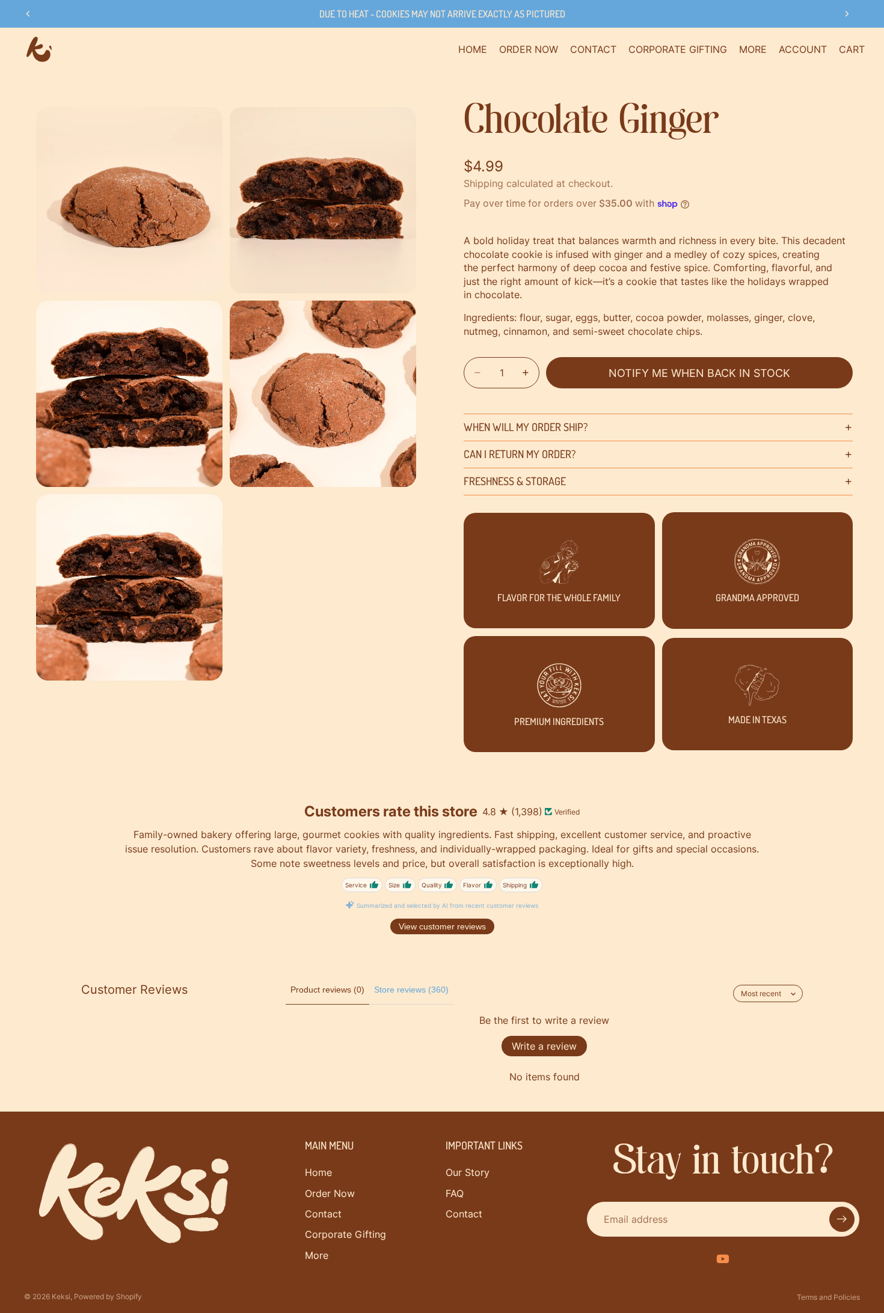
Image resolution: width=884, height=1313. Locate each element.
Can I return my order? (520, 454)
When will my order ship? (526, 426)
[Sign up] (842, 1219)
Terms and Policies (828, 1297)
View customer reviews (442, 926)
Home (318, 1172)
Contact (323, 1214)
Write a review (544, 1046)
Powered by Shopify (108, 1296)
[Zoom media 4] (323, 394)
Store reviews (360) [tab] (411, 989)
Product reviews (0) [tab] (327, 989)
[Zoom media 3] (129, 394)
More (316, 1255)
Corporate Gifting (345, 1234)
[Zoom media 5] (129, 587)
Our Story (468, 1172)
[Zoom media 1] (129, 200)
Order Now (330, 1193)
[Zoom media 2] (323, 200)
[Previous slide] (28, 14)
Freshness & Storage (515, 481)
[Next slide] (846, 14)
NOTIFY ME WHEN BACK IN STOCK (699, 373)
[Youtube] (723, 1259)
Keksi (61, 1296)
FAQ (455, 1193)
